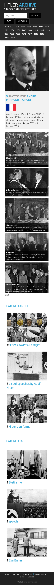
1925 (29, 26)
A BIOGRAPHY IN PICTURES (20, 9)
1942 (36, 34)
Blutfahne (14, 483)
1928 (47, 26)
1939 (18, 34)
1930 (12, 30)
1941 (30, 34)
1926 (35, 26)
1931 (18, 30)
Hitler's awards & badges (23, 345)
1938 (12, 34)
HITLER (20, 5)
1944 (7, 37)
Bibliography (27, 574)
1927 (41, 26)
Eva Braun (14, 560)
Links (22, 577)
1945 (13, 37)
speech (12, 521)
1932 (24, 30)
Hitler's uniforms (18, 427)
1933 (30, 30)
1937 (6, 34)
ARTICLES (22, 21)
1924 (23, 26)
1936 (48, 30)
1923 (17, 26)
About (7, 574)
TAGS (9, 21)
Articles (16, 574)
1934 (36, 30)
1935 (42, 30)
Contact (31, 577)
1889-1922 (9, 26)
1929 (6, 30)
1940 (24, 34)
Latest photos (40, 574)
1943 (42, 34)
